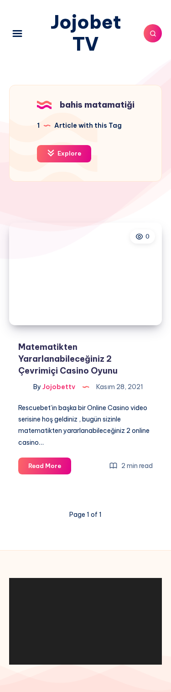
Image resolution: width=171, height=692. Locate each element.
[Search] (153, 33)
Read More (49, 468)
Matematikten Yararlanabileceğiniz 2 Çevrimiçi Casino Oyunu (68, 359)
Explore (68, 153)
